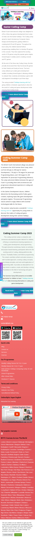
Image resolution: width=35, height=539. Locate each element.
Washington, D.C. (6, 477)
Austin (15, 472)
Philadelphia (4, 480)
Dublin (11, 505)
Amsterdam (20, 497)
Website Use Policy (7, 390)
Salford (4, 465)
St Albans (23, 465)
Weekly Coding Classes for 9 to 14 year (14, 363)
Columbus (30, 487)
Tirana (15, 515)
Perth (26, 518)
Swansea (31, 462)
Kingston (25, 447)
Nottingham (4, 447)
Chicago (10, 470)
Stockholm (4, 515)
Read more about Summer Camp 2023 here (19, 292)
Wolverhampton (27, 460)
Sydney (14, 518)
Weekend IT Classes (8, 379)
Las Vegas (12, 480)
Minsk (16, 508)
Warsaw (8, 518)
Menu (32, 8)
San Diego (17, 470)
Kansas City (29, 492)
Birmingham (29, 442)
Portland (19, 477)
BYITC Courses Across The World (14, 438)
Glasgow (17, 444)
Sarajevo (20, 513)
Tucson (28, 495)
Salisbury (16, 465)
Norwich (20, 457)
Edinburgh (21, 442)
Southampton (5, 449)
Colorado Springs (19, 482)
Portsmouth (14, 452)
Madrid (12, 508)
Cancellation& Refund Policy (10, 393)
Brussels (3, 502)
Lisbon (26, 505)
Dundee (26, 457)
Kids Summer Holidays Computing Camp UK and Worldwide (16, 369)
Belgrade (13, 500)
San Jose (29, 472)
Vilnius (3, 518)
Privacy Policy (5, 387)
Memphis (4, 485)
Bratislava (28, 500)
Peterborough (13, 457)
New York (4, 470)
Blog (2, 346)
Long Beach (5, 490)
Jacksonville (9, 482)
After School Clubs (7, 376)
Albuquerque (21, 495)
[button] (2, 433)
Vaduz (20, 515)
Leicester (13, 449)
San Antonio (21, 472)
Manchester (10, 444)
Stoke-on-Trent (23, 452)
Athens (7, 500)
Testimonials (12, 4)
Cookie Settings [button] (7, 535)
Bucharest (10, 502)
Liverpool (14, 442)
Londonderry (5, 467)
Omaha (24, 490)
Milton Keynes (14, 467)
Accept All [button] (18, 535)
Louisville (21, 492)
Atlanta (3, 487)
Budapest (18, 502)
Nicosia (3, 510)
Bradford (3, 460)
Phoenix (19, 480)
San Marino (12, 513)
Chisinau (24, 502)
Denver (31, 477)
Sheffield (10, 454)
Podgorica (22, 510)
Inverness (10, 460)
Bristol (9, 442)
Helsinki (17, 505)
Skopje (26, 513)
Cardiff (11, 447)
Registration (23, 4)
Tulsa (14, 495)
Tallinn (11, 515)
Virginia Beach (5, 497)
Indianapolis (19, 485)
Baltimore (27, 485)
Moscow (28, 508)
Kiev (21, 505)
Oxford (3, 444)
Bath (22, 454)
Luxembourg (5, 508)
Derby (2, 452)
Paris (16, 510)
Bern (22, 500)
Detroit (25, 480)
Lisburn (9, 462)
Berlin (18, 500)
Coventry (28, 449)
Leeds (7, 452)
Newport (22, 467)
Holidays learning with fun (22, 82)
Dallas (24, 475)
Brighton (16, 454)
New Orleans (5, 475)
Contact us (4, 349)
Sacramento (10, 487)
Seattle (25, 477)
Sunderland (18, 460)
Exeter (26, 454)
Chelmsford (23, 462)
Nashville (12, 475)
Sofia (30, 513)
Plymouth (4, 454)
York (28, 444)
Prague (28, 510)
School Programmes (7, 373)
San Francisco (25, 470)
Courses (4, 355)
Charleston (11, 485)
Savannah (4, 495)
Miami (14, 477)
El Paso (18, 490)
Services (4, 352)
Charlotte (7, 492)
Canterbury (4, 457)
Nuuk (8, 510)
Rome (6, 513)
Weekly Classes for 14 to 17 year (12, 366)
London (3, 442)
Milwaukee (14, 492)
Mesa (9, 495)
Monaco (22, 508)
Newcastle (18, 447)
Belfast (23, 444)
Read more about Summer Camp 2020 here (16, 222)
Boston (9, 472)
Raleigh (24, 487)
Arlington (18, 487)
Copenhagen (5, 505)
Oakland (12, 490)
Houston (19, 475)
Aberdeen (15, 462)
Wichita (13, 497)
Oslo (12, 510)
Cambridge (20, 449)
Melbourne (21, 518)
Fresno (28, 482)
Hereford (28, 467)
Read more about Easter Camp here (15, 95)
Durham (9, 465)
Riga (2, 513)
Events (24, 1)
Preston (3, 462)
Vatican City (27, 515)
